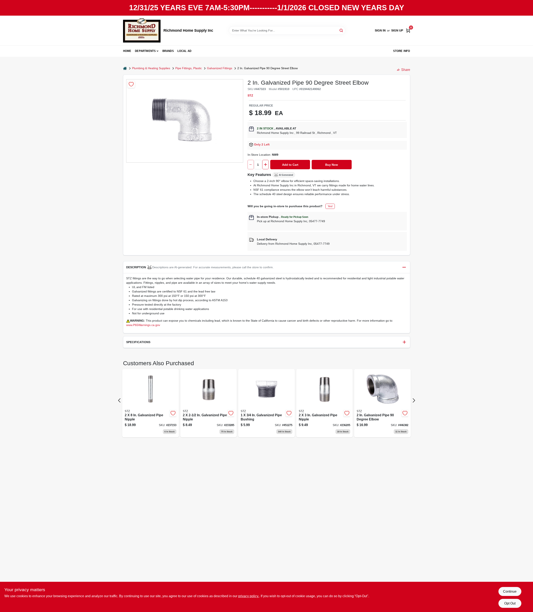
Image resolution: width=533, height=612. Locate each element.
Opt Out (510, 603)
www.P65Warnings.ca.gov (143, 325)
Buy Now (331, 164)
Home (127, 51)
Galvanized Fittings (219, 68)
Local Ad (184, 51)
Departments (145, 51)
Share (405, 69)
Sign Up (397, 30)
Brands (168, 51)
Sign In (380, 30)
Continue (510, 591)
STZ (250, 95)
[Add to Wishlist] (131, 84)
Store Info (401, 51)
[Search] (342, 30)
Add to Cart (290, 164)
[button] (266, 267)
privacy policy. (248, 596)
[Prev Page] (119, 400)
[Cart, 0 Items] (408, 30)
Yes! (330, 206)
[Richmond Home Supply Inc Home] (142, 31)
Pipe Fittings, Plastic (188, 68)
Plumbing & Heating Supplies (151, 68)
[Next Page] (414, 400)
